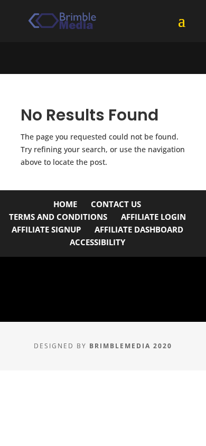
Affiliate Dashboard (139, 229)
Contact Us (116, 204)
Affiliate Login (153, 216)
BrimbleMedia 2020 (130, 345)
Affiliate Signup (46, 229)
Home (65, 204)
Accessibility (97, 242)
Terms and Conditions (58, 216)
